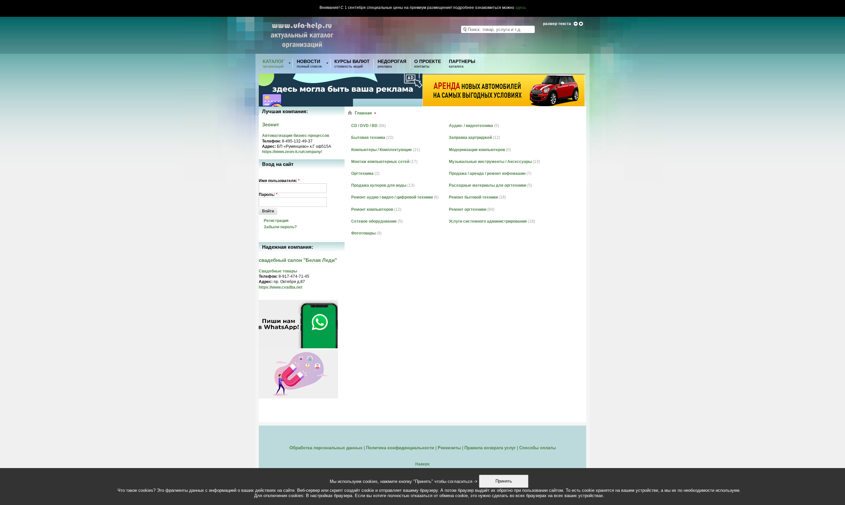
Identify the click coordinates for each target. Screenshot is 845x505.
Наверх (422, 464)
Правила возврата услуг (490, 447)
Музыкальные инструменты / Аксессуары (490, 161)
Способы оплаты (537, 447)
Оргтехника (362, 173)
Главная (363, 112)
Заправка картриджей (470, 137)
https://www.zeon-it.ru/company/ (292, 151)
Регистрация (276, 220)
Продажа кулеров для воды (378, 185)
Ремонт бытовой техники (473, 197)
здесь (520, 7)
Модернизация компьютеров (477, 149)
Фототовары (363, 233)
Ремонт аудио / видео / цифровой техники (392, 197)
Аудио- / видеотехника (471, 125)
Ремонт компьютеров (372, 209)
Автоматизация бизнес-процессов (295, 135)
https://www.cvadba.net (280, 287)
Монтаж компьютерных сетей (380, 161)
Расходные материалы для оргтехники (487, 185)
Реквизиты (449, 447)
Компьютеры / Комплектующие (381, 149)
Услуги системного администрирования (488, 221)
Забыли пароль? (280, 227)
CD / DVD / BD (364, 125)
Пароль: (268, 194)
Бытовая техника (368, 137)
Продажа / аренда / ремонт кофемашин (487, 173)
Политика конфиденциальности (400, 447)
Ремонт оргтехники (467, 209)
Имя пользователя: (279, 180)
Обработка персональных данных (325, 447)
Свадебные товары (278, 271)
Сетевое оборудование (374, 221)
